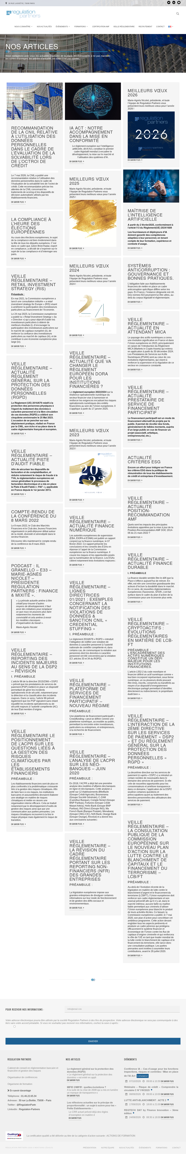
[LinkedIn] (173, 2)
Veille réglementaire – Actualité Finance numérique (91, 523)
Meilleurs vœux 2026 (147, 92)
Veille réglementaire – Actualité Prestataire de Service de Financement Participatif (148, 399)
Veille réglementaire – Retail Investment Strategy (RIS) (33, 282)
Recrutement (145, 27)
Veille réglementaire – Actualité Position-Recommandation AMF (149, 508)
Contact (160, 27)
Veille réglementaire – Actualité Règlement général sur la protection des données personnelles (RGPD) (31, 380)
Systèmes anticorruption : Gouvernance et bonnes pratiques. (151, 271)
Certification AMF (100, 27)
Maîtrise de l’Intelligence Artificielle (145, 214)
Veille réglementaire (124, 27)
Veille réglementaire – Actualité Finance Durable (150, 561)
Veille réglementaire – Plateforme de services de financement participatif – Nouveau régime (89, 692)
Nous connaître (22, 27)
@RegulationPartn (26, 1105)
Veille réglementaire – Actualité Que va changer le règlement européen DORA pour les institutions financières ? (90, 369)
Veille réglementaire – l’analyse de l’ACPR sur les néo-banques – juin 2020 (92, 762)
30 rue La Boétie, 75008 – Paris (35, 1100)
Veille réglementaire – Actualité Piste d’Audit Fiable (31, 457)
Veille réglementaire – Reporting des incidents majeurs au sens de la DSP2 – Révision (34, 660)
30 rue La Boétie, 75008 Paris (21, 3)
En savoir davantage (20, 1090)
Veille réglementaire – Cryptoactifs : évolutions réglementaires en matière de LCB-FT (150, 631)
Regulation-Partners (29, 1109)
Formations (80, 27)
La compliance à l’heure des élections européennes (31, 225)
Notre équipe (107, 1148)
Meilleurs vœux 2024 (89, 268)
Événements (62, 27)
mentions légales (44, 1147)
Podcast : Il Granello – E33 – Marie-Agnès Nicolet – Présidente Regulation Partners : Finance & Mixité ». (34, 580)
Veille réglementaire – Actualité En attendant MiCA (148, 325)
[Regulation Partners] (23, 12)
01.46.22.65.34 (28, 1096)
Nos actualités (44, 27)
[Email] (178, 2)
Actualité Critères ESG (144, 459)
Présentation (89, 1148)
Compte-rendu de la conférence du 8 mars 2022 (33, 516)
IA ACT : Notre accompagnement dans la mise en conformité (91, 134)
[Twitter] (168, 2)
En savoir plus (17, 201)
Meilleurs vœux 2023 (89, 432)
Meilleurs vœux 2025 (89, 181)
